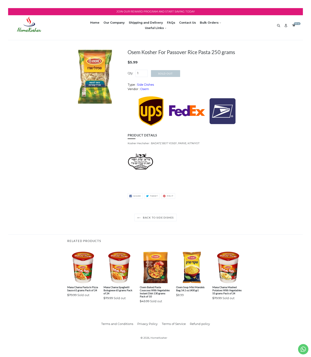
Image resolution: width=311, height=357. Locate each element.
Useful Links (155, 28)
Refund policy (200, 324)
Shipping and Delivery (146, 22)
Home (94, 22)
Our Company (114, 22)
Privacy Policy (147, 324)
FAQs (171, 22)
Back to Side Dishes (158, 217)
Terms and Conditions (117, 324)
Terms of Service (174, 324)
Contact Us (187, 22)
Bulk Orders (209, 22)
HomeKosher (158, 337)
